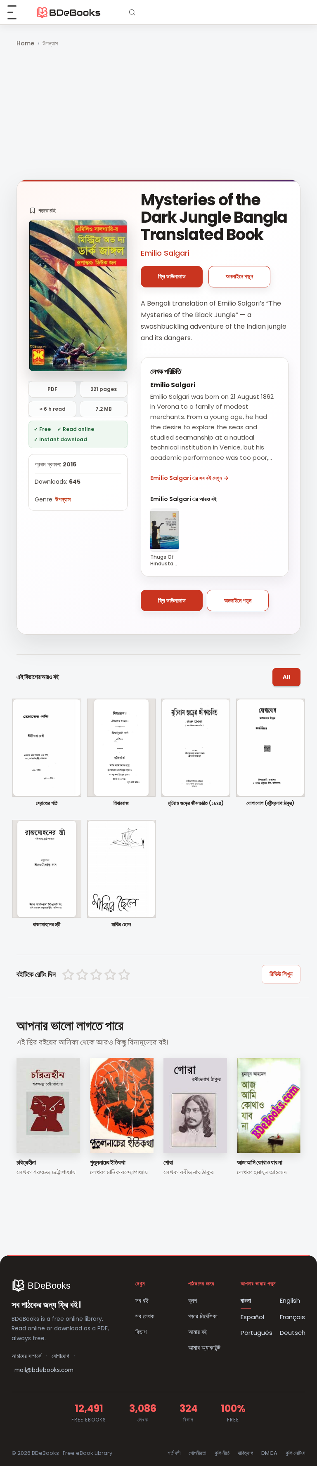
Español (252, 1317)
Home (25, 43)
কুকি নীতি (222, 1453)
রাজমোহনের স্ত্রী (46, 924)
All (286, 677)
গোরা (168, 1162)
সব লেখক (144, 1316)
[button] (42, 210)
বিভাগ (141, 1331)
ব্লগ (192, 1300)
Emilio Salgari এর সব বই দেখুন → (189, 478)
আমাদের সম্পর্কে (26, 1356)
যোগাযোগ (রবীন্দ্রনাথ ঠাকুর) (270, 803)
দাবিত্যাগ (245, 1453)
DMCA (269, 1453)
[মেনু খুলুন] (16, 12)
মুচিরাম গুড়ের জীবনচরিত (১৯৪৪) (196, 803)
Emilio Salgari (165, 253)
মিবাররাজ (121, 803)
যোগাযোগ (60, 1356)
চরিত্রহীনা (26, 1162)
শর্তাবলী (174, 1453)
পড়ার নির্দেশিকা (203, 1316)
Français (292, 1317)
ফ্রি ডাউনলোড (172, 276)
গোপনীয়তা (197, 1453)
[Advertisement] (158, 114)
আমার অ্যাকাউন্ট (204, 1347)
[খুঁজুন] (132, 12)
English (290, 1300)
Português (256, 1332)
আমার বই (197, 1331)
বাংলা (246, 1300)
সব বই (142, 1300)
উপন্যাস (50, 43)
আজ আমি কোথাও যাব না (259, 1162)
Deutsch (292, 1332)
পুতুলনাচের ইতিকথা (107, 1162)
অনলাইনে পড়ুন (239, 276)
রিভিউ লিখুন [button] (281, 973)
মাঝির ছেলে (121, 924)
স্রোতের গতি (46, 803)
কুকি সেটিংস (295, 1453)
